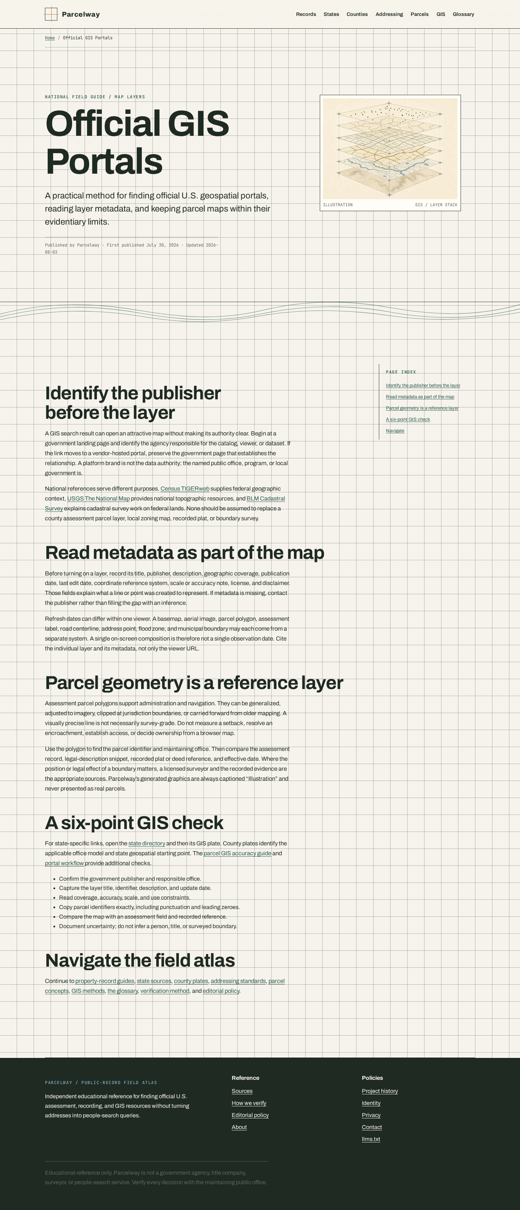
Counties (357, 14)
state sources (154, 981)
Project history (380, 1091)
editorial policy (221, 991)
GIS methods (88, 991)
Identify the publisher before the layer (423, 385)
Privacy (371, 1115)
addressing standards (238, 981)
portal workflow (64, 863)
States (331, 14)
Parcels (420, 14)
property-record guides (104, 981)
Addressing (389, 14)
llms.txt (371, 1139)
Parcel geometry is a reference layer (422, 408)
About (239, 1127)
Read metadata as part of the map (420, 396)
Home (50, 38)
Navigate (395, 430)
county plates (191, 981)
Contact (372, 1127)
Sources (242, 1091)
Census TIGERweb (185, 488)
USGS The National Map (98, 498)
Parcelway (81, 14)
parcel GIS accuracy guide (237, 853)
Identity (371, 1103)
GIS (441, 14)
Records (306, 14)
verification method (164, 991)
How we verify (249, 1103)
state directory (146, 843)
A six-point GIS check (408, 419)
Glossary (463, 14)
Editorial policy (250, 1115)
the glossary (123, 991)
